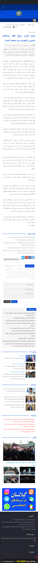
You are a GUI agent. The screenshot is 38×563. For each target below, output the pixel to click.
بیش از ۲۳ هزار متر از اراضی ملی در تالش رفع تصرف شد (22, 328)
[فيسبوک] (29, 257)
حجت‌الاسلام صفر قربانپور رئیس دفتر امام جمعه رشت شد (21, 237)
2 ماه (19, 431)
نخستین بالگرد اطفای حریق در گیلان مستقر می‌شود (22, 331)
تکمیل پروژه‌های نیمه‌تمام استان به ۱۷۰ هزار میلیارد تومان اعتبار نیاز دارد (18, 341)
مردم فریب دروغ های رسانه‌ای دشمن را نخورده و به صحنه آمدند (19, 38)
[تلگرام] (33, 257)
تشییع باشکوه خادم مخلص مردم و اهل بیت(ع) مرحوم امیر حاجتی (20, 463)
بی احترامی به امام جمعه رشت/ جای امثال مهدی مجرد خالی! (20, 248)
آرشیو (31, 515)
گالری (34, 437)
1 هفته (10, 421)
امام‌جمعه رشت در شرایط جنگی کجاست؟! (24, 240)
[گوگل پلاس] (26, 257)
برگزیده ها (33, 352)
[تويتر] (23, 257)
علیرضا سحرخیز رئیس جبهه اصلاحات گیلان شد (23, 318)
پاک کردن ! (7, 302)
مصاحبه (33, 415)
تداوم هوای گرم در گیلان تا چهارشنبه (26, 338)
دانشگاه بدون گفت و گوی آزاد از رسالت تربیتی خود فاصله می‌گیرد (19, 321)
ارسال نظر (14, 302)
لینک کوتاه (21, 259)
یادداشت (33, 385)
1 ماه (20, 426)
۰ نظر (16, 27)
